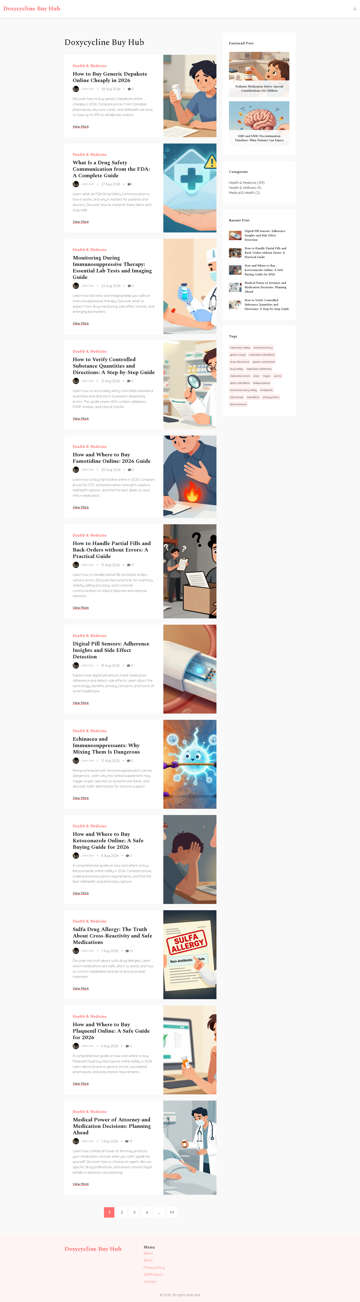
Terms (148, 1260)
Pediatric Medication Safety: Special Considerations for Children (259, 88)
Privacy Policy (154, 1267)
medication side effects (262, 354)
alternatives (236, 397)
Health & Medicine (90, 66)
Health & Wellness (245, 188)
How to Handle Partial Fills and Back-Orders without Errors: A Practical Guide (112, 549)
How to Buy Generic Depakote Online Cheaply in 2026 (110, 77)
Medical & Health (244, 193)
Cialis (256, 375)
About (148, 1253)
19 (171, 1212)
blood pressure (238, 404)
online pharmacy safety (243, 390)
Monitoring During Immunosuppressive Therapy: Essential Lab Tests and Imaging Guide (112, 268)
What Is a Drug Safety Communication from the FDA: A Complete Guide (111, 169)
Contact (150, 1282)
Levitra (277, 375)
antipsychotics (271, 397)
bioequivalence (261, 382)
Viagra (266, 375)
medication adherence (258, 368)
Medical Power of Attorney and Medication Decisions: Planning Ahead (112, 1126)
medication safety (240, 347)
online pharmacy (263, 347)
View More (81, 126)
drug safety (236, 368)
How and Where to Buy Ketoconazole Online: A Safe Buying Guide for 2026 (108, 840)
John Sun (87, 89)
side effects (253, 397)
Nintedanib (266, 390)
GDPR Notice (153, 1274)
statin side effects (240, 382)
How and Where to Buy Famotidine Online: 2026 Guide (112, 458)
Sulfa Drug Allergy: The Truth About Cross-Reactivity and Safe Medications (112, 935)
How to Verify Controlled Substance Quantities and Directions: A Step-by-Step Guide (114, 366)
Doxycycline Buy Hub (31, 8)
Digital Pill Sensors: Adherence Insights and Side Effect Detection (111, 650)
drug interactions (239, 361)
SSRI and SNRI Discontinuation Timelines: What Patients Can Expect (259, 138)
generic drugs (238, 354)
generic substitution (264, 361)
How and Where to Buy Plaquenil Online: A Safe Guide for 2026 (111, 1031)
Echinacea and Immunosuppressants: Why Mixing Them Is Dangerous (106, 745)
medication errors (240, 375)
